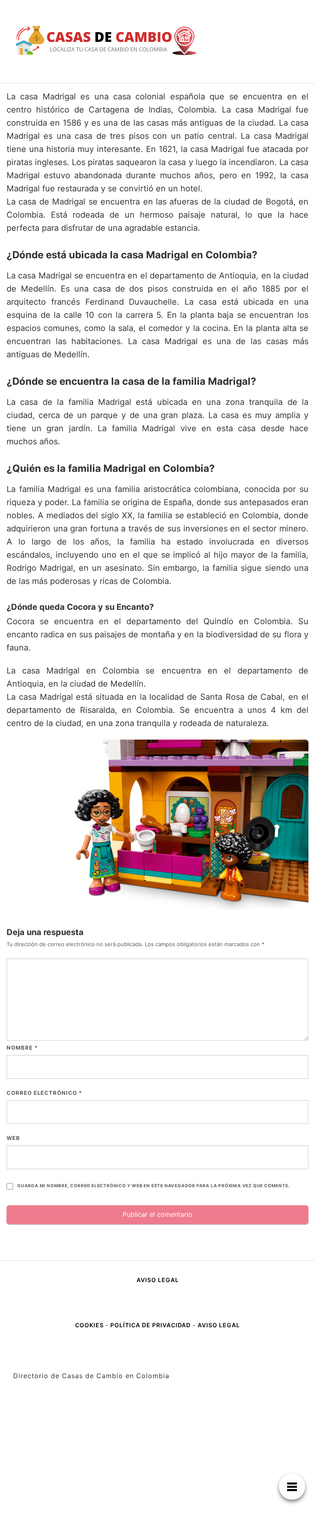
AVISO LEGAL (158, 1279)
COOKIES (90, 1324)
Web (13, 1138)
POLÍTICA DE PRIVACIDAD (150, 1324)
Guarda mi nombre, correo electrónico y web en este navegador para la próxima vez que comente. (153, 1185)
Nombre (22, 1047)
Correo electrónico (44, 1092)
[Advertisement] (157, 1465)
